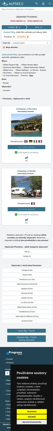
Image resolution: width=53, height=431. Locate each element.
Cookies (10, 394)
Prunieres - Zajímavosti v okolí (16, 99)
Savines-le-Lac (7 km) (27, 279)
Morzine (24, 75)
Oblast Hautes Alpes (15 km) (27, 307)
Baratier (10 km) (27, 289)
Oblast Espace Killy (11, 65)
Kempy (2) (27, 256)
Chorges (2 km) (27, 270)
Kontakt (10, 359)
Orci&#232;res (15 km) (27, 312)
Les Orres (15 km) (27, 302)
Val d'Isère (7, 73)
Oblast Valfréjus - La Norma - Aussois (31, 70)
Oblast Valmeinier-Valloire (34, 67)
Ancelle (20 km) (27, 321)
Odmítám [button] (32, 417)
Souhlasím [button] (32, 411)
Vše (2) (27, 252)
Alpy (8, 415)
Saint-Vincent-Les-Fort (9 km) (27, 284)
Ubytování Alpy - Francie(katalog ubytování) (27, 338)
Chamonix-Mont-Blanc (12, 67)
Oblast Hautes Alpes (29, 65)
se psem (6, 90)
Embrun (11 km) (27, 298)
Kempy (6, 83)
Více (31, 75)
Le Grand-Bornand (10, 75)
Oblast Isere (8, 70)
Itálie (8, 419)
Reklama (10, 363)
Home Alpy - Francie (26, 331)
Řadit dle (6, 43)
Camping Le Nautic (26, 171)
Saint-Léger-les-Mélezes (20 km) (27, 316)
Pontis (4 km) (27, 275)
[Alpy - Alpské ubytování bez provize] (12, 4)
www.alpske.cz (18, 21)
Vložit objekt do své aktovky (28, 152)
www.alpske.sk (35, 21)
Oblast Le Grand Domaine (25, 73)
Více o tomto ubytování (26, 147)
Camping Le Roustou (26, 109)
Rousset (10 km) (27, 293)
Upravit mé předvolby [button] (31, 422)
